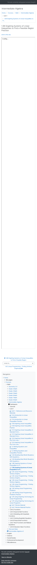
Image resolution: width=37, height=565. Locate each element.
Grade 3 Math (13, 389)
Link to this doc (6, 34)
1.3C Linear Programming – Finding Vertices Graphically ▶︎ (18, 367)
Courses (10, 13)
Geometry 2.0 (13, 386)
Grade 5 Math (13, 393)
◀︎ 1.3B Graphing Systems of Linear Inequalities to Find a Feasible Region (18, 359)
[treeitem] (18, 378)
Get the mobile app (7, 562)
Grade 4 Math (13, 391)
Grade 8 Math (13, 400)
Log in (33, 2)
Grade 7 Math (13, 397)
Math (17, 13)
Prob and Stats (13, 529)
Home (4, 13)
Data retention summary (8, 560)
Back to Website (7, 557)
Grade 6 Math (13, 395)
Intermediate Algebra (27, 13)
